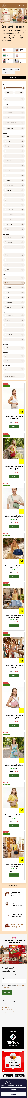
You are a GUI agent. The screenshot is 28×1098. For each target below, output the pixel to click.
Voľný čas (15, 269)
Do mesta (15, 260)
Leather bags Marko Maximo (15, 122)
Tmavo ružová (15, 165)
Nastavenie (13, 1089)
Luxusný (15, 297)
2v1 (15, 330)
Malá (15, 355)
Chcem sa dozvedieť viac (13, 43)
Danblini (15, 107)
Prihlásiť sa (7, 992)
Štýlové (15, 292)
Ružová (15, 160)
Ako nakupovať (5, 1007)
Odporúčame (4, 69)
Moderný (15, 302)
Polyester (15, 237)
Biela (15, 136)
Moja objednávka (6, 1003)
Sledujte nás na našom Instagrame (14, 941)
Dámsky (15, 347)
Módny (15, 287)
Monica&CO (15, 128)
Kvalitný (15, 307)
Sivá (15, 200)
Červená (15, 151)
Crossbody (15, 325)
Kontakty (4, 1014)
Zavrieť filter (14, 77)
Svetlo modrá (15, 204)
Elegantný (15, 277)
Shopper (15, 339)
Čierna (15, 141)
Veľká (15, 360)
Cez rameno (15, 315)
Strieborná (15, 185)
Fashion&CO (15, 112)
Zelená (15, 175)
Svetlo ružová (15, 224)
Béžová (15, 190)
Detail (14, 426)
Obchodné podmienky (7, 1009)
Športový (15, 282)
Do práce (15, 265)
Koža (15, 247)
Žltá (15, 146)
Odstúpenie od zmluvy (7, 1005)
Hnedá (15, 156)
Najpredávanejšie (5, 72)
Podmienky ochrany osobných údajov (11, 1011)
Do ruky (15, 320)
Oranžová (15, 195)
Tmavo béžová (15, 209)
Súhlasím (13, 1094)
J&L (15, 117)
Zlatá (15, 170)
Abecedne (12, 72)
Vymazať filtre (13, 374)
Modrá (15, 180)
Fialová (15, 219)
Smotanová (15, 214)
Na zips (15, 368)
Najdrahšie (17, 69)
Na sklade (15, 99)
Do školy (15, 255)
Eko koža (15, 242)
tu (23, 1085)
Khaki (15, 229)
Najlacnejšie (11, 69)
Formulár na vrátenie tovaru (8, 1012)
